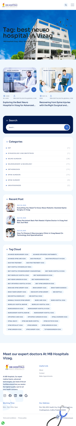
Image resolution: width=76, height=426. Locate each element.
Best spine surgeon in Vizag (45, 283)
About (41, 370)
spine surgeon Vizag (14, 329)
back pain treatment (15, 263)
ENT (9, 148)
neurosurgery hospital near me (18, 312)
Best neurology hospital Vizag (18, 275)
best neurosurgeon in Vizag (43, 275)
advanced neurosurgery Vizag (18, 254)
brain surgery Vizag (39, 287)
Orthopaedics (14, 169)
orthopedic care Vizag (15, 317)
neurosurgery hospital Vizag (44, 312)
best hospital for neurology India (19, 267)
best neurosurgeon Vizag (40, 279)
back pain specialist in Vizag (55, 258)
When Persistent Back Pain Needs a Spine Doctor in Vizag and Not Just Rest (42, 222)
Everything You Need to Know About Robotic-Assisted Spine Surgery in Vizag (41, 209)
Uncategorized (14, 185)
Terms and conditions (9, 418)
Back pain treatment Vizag (35, 263)
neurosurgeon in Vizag (15, 308)
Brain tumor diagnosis (58, 287)
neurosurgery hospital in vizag (38, 308)
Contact (41, 373)
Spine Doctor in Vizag (51, 321)
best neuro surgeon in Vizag (17, 279)
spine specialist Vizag (15, 325)
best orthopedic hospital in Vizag (19, 283)
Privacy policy (22, 418)
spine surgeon (32, 325)
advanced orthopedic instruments (45, 254)
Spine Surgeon (14, 175)
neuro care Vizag (40, 300)
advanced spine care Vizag (17, 258)
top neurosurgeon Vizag (52, 329)
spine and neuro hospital (30, 321)
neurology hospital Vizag (40, 304)
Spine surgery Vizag (33, 329)
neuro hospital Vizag (58, 300)
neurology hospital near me (17, 304)
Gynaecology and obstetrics (21, 153)
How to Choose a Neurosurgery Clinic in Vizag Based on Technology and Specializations (40, 234)
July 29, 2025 (21, 205)
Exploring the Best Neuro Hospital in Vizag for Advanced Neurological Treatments (18, 105)
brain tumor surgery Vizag (17, 292)
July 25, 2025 (21, 230)
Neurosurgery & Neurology (20, 164)
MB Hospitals (57, 292)
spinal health (12, 321)
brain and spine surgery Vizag (18, 287)
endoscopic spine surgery (39, 292)
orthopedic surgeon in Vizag (37, 317)
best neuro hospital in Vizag (55, 271)
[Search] (66, 5)
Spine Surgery (27, 70)
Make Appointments (46, 376)
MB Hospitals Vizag (35, 296)
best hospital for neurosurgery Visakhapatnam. (24, 271)
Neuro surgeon (13, 70)
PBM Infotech (69, 418)
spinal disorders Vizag (59, 317)
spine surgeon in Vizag (49, 325)
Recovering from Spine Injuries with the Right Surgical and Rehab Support (54, 105)
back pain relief (35, 258)
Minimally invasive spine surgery (19, 300)
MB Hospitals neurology (16, 296)
